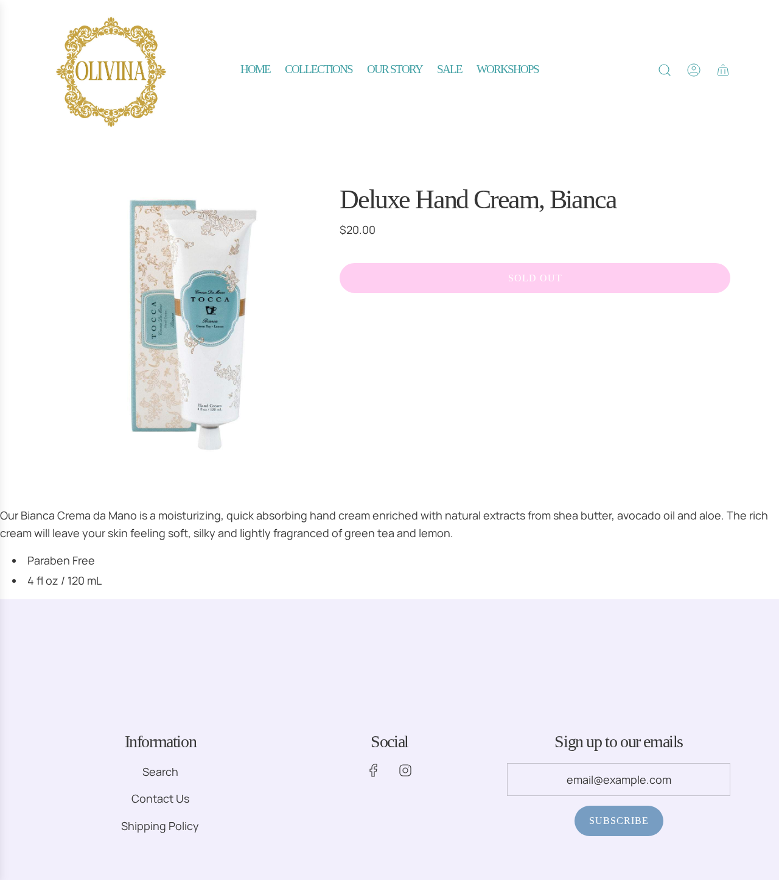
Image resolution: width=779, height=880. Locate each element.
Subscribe (619, 820)
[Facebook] (373, 770)
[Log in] (693, 70)
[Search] (664, 70)
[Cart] (723, 70)
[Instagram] (405, 770)
